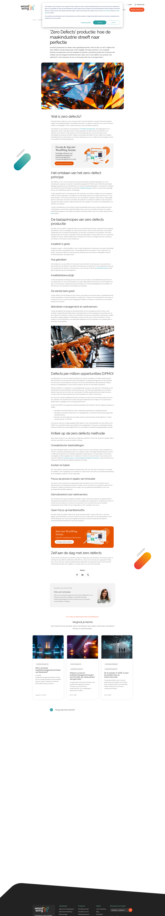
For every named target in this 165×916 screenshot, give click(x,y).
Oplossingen (63, 906)
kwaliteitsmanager (86, 188)
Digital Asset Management (66, 909)
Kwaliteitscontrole (102, 268)
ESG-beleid (99, 914)
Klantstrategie (63, 914)
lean (52, 213)
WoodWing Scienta (83, 914)
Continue (99, 22)
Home (34, 19)
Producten (81, 906)
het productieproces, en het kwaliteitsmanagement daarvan (80, 458)
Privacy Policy (106, 10)
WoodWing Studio (83, 909)
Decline (114, 22)
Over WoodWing (101, 909)
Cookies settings (86, 22)
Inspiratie (40, 19)
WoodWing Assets (83, 911)
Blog (97, 911)
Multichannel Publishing (65, 911)
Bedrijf (98, 906)
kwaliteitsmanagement (87, 129)
